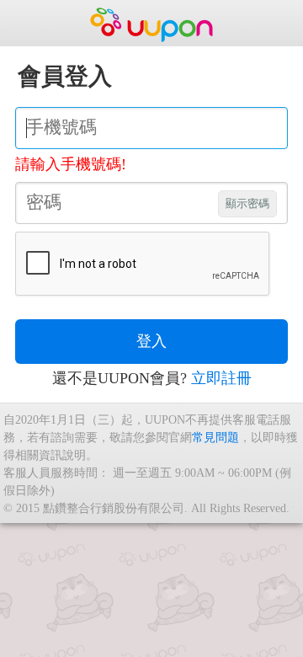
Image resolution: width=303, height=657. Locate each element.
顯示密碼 (247, 203)
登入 (151, 341)
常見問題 (215, 437)
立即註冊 (221, 378)
